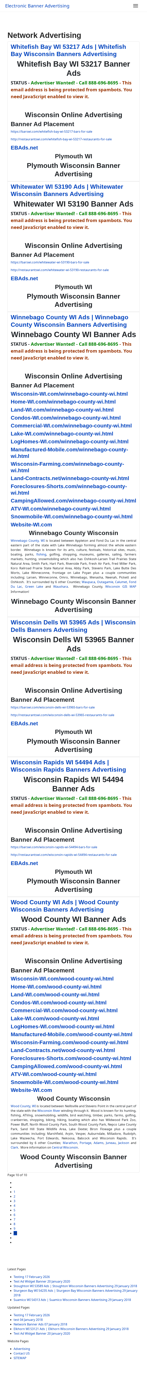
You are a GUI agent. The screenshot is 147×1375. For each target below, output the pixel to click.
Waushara (60, 586)
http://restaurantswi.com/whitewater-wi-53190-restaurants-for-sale (60, 270)
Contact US (22, 1353)
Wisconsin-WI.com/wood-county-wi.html (62, 979)
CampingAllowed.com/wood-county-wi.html (66, 1066)
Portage (85, 1143)
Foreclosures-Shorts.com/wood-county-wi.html (71, 1058)
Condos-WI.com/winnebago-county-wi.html (66, 418)
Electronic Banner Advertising (37, 5)
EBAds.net (24, 148)
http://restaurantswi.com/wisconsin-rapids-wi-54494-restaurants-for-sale (64, 855)
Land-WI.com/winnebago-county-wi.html (62, 410)
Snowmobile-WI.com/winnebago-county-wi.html (72, 517)
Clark (14, 1147)
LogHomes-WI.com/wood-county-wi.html (62, 1026)
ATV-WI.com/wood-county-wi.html (54, 1074)
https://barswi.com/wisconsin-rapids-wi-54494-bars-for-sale (54, 847)
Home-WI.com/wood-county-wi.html (56, 987)
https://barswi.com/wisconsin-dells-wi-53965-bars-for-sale (53, 707)
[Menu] (135, 5)
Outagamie (105, 582)
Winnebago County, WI (28, 540)
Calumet (121, 582)
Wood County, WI (23, 1106)
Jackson (123, 1143)
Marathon (70, 1143)
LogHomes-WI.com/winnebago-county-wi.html (70, 441)
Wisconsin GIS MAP (120, 586)
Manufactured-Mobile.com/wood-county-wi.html (71, 1034)
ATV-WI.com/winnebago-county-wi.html (61, 509)
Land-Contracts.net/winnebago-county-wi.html (70, 478)
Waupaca (88, 582)
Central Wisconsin (65, 1147)
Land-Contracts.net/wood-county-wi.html (63, 1050)
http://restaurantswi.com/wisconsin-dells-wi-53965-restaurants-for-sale (62, 715)
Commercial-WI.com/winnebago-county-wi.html (71, 426)
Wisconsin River (48, 1111)
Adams (99, 1143)
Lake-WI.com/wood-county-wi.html (55, 1018)
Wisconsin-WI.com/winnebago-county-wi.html (69, 394)
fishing (41, 554)
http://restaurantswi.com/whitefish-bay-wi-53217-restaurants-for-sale (61, 139)
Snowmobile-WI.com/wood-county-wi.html (64, 1082)
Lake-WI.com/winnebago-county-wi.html (62, 434)
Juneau (111, 1143)
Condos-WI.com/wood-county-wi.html (59, 1003)
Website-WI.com (31, 525)
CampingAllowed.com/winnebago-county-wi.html (73, 501)
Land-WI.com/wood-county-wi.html (55, 995)
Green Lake (34, 586)
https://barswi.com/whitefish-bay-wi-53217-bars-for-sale (51, 131)
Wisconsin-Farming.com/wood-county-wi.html (69, 1042)
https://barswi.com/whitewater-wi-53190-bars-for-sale (50, 262)
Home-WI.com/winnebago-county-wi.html (63, 402)
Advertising (22, 1349)
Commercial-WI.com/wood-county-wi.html (64, 1010)
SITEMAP (20, 1358)
